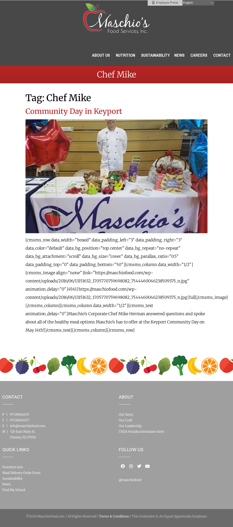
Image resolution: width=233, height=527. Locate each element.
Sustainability (12, 478)
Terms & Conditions (114, 516)
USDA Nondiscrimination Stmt (141, 432)
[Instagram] (131, 466)
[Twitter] (139, 466)
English (187, 2)
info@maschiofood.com (28, 426)
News (6, 484)
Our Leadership (130, 426)
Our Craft (125, 420)
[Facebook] (123, 466)
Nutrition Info (12, 467)
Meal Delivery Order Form (21, 473)
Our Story (126, 414)
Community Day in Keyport (73, 111)
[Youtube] (147, 466)
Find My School (13, 490)
